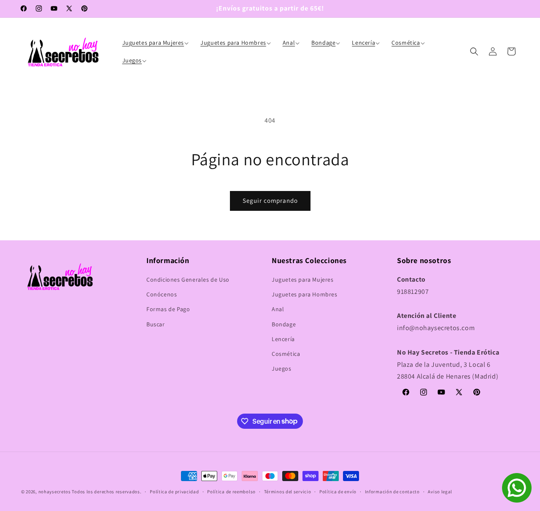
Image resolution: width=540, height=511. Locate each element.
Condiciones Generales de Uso (188, 279)
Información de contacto (392, 491)
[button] (156, 42)
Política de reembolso (231, 491)
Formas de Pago (168, 309)
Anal (278, 309)
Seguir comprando (270, 200)
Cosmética (286, 354)
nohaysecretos (54, 492)
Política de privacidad (174, 491)
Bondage (284, 324)
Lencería (283, 339)
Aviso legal (440, 491)
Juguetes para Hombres (305, 295)
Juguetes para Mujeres (303, 279)
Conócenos (161, 295)
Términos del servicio (287, 491)
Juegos (282, 369)
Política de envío (337, 491)
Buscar (155, 324)
